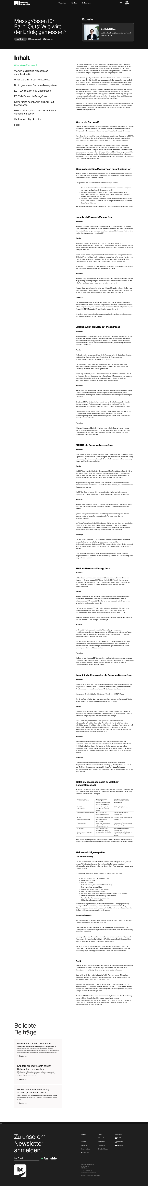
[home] (22, 3)
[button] (121, 3)
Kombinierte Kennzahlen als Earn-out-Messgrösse (34, 103)
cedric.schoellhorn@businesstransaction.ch (116, 33)
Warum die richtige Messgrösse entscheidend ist (31, 72)
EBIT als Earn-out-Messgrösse (30, 96)
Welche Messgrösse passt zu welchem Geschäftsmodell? (35, 112)
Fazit (17, 125)
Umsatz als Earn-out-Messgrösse (32, 79)
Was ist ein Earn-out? (25, 65)
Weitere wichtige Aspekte (27, 119)
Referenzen (86, 3)
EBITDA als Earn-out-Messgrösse (32, 91)
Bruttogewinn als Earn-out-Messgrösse (35, 85)
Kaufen (74, 3)
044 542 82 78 (106, 35)
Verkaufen (62, 3)
